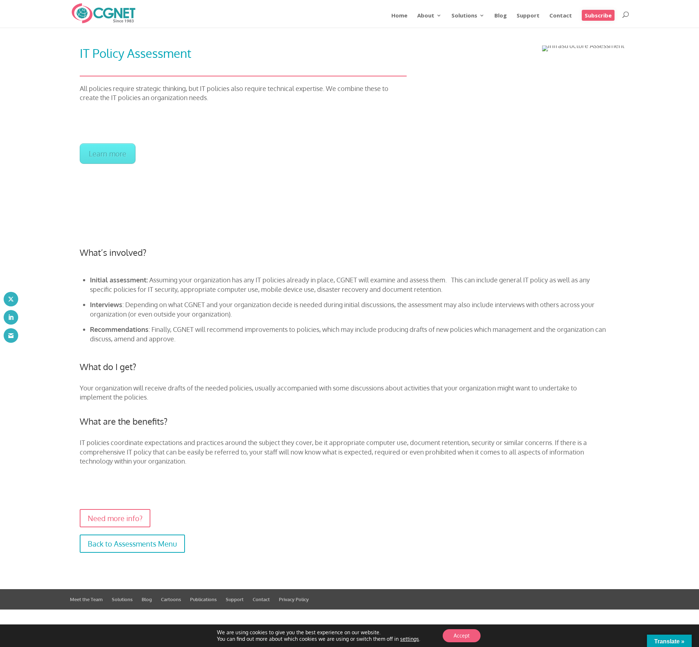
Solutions (464, 16)
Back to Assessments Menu (132, 543)
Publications (203, 599)
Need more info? (115, 518)
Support (528, 16)
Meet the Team (86, 599)
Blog (500, 16)
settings (409, 639)
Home (399, 16)
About (425, 16)
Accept (462, 635)
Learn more (107, 153)
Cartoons (171, 599)
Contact (560, 16)
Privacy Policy (294, 599)
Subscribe (598, 15)
